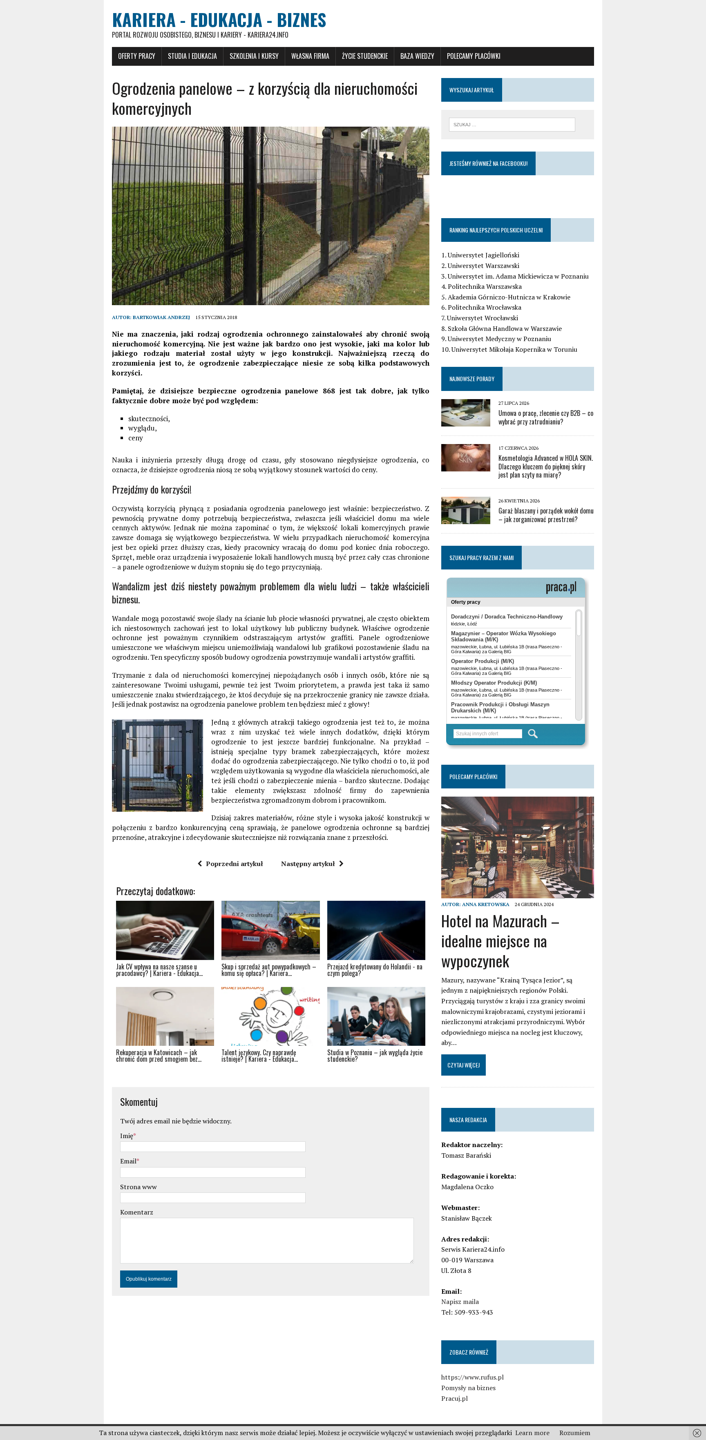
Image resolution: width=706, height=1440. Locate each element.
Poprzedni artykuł (234, 863)
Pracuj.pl (454, 1398)
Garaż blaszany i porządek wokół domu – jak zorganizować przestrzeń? (546, 515)
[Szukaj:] (512, 123)
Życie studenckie (365, 56)
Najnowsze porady (471, 378)
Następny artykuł (308, 863)
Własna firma (310, 56)
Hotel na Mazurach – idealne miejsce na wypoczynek (500, 940)
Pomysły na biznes (468, 1387)
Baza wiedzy (417, 56)
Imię (126, 1135)
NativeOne (270, 1073)
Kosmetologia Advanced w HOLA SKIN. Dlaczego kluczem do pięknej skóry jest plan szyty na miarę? (545, 466)
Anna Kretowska (485, 904)
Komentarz (136, 1212)
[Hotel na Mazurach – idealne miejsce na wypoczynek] (517, 893)
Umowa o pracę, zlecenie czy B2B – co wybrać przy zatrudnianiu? (545, 417)
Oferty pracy (136, 56)
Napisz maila (460, 1301)
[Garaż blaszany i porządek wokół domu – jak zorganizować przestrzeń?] (465, 518)
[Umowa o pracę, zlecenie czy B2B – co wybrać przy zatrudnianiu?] (465, 420)
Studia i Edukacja (192, 56)
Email (128, 1160)
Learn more (532, 1432)
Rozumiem (574, 1432)
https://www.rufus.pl (472, 1377)
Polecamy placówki (473, 56)
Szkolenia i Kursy (254, 56)
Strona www (138, 1186)
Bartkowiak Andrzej (161, 317)
